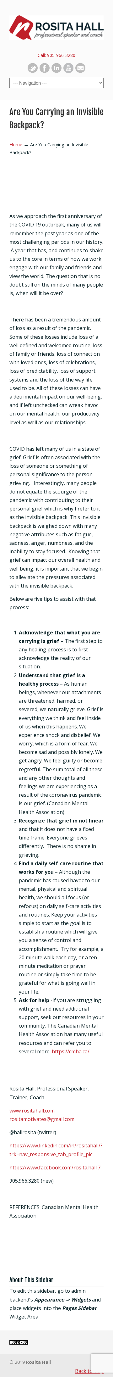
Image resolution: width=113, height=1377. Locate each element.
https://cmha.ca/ (70, 1051)
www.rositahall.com (32, 1110)
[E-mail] (80, 71)
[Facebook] (45, 71)
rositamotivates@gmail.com (41, 1119)
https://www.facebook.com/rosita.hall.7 (54, 1167)
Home (15, 145)
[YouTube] (68, 71)
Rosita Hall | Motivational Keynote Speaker (56, 25)
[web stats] (18, 1342)
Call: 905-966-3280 (56, 55)
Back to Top (89, 1371)
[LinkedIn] (56, 71)
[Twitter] (33, 71)
